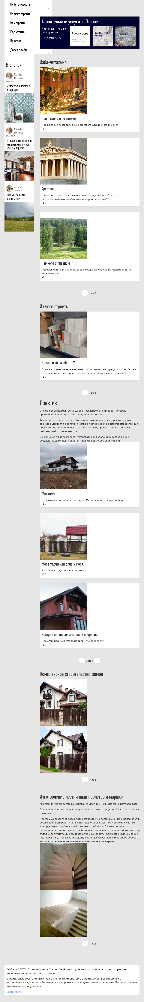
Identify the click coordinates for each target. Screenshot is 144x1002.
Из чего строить (20, 14)
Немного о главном (56, 263)
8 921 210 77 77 (51, 38)
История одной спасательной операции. (70, 634)
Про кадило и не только (59, 118)
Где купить (17, 32)
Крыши (62, 28)
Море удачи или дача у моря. (63, 564)
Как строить (18, 23)
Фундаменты (51, 32)
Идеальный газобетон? (58, 362)
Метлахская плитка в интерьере (18, 88)
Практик (15, 41)
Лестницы (48, 28)
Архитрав (48, 188)
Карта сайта (13, 991)
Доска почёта (19, 50)
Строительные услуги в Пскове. (70, 21)
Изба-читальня (20, 5)
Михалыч (48, 493)
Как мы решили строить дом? (16, 197)
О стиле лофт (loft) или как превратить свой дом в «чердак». (19, 144)
